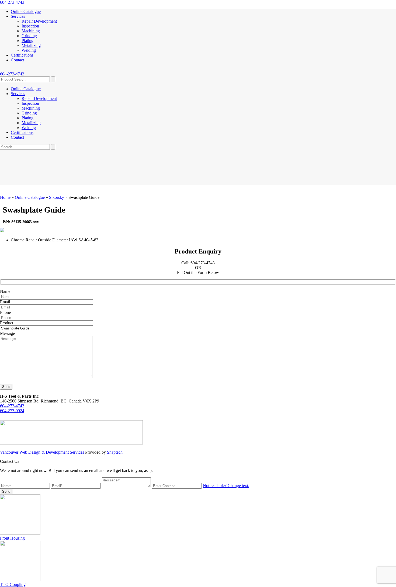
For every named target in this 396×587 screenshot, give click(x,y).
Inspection (30, 26)
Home (5, 197)
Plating (27, 40)
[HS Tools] (1, 69)
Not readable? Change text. (226, 485)
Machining (31, 31)
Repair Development (39, 21)
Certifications (22, 55)
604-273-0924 (12, 410)
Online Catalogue (26, 11)
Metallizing (31, 45)
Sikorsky (56, 197)
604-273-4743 (12, 2)
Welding (29, 50)
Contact (17, 60)
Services (18, 16)
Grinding (29, 35)
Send (6, 387)
